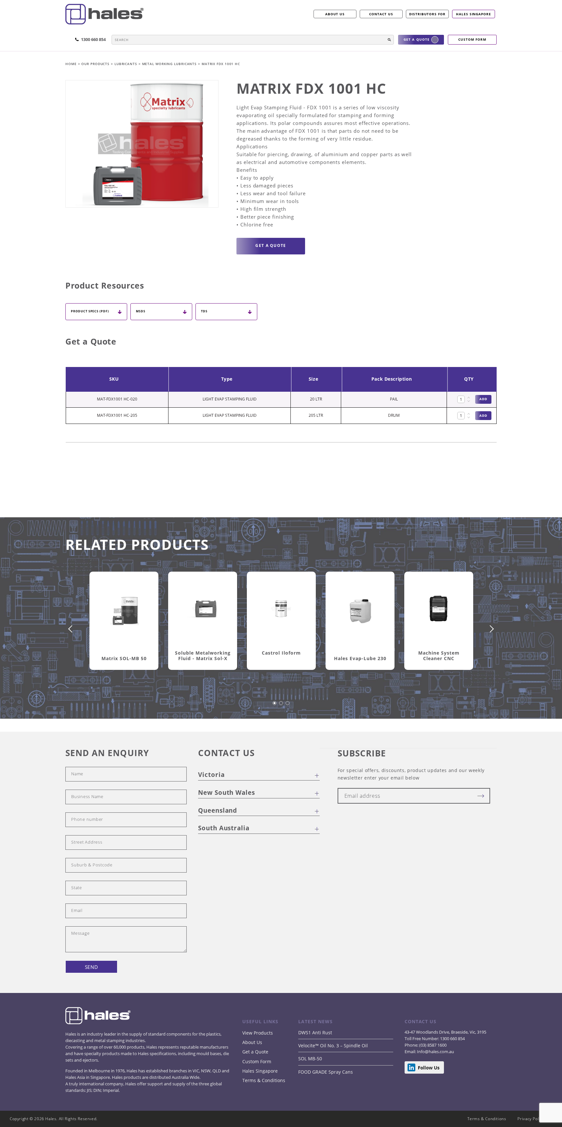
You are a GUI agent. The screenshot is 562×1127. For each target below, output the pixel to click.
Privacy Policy (530, 1118)
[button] (389, 40)
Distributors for (427, 14)
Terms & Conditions (263, 1080)
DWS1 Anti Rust (315, 1032)
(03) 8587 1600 (432, 1045)
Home (71, 63)
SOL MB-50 (310, 1058)
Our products (95, 63)
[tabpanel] (123, 628)
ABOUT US (335, 14)
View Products (257, 1033)
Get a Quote (255, 1052)
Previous (71, 628)
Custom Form (256, 1061)
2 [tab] (281, 706)
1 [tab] (275, 706)
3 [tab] (288, 706)
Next (490, 628)
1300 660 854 (452, 1038)
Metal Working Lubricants (170, 63)
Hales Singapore (473, 14)
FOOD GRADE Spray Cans (325, 1072)
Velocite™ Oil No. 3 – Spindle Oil (333, 1045)
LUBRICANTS (126, 63)
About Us (252, 1042)
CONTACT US (381, 14)
